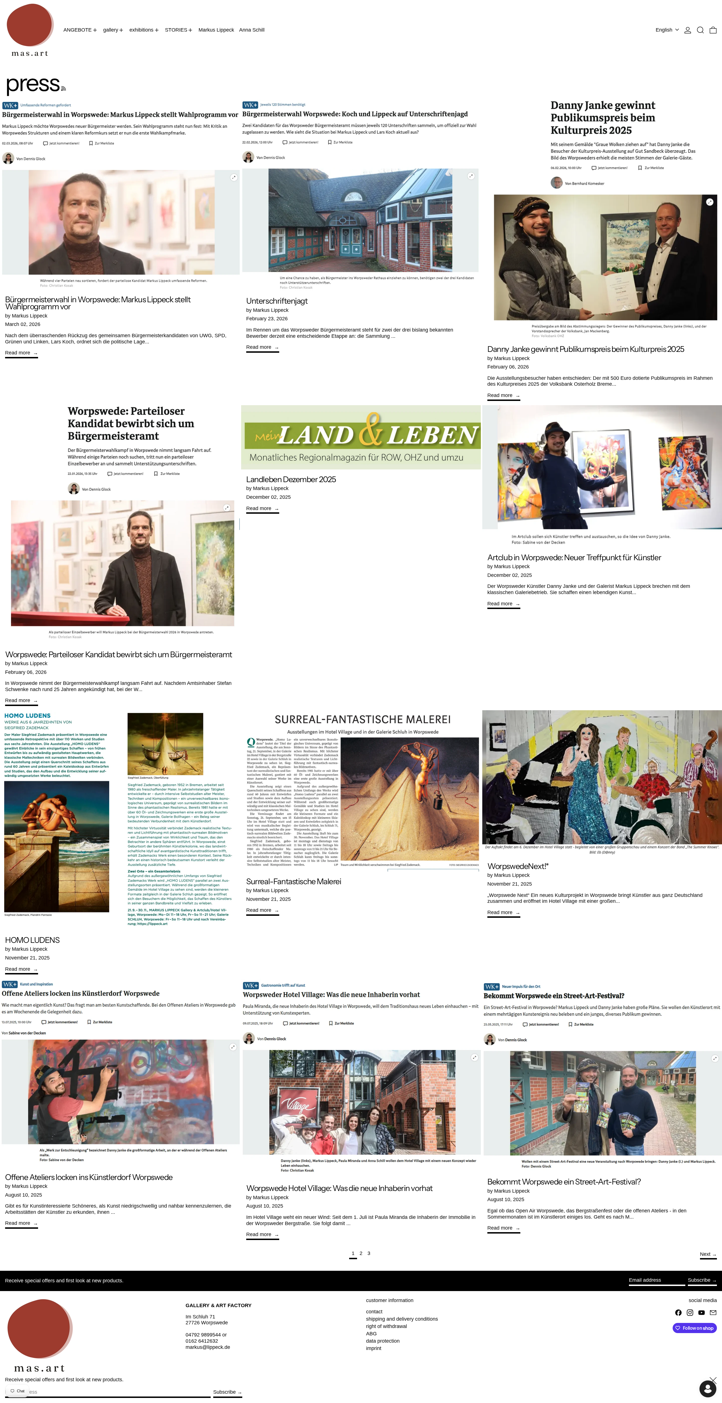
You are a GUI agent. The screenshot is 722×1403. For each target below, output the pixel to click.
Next (705, 1254)
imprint (373, 1348)
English (665, 30)
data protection (383, 1341)
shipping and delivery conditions (402, 1319)
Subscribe (699, 1280)
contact (374, 1311)
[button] (700, 30)
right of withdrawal (386, 1326)
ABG (371, 1333)
